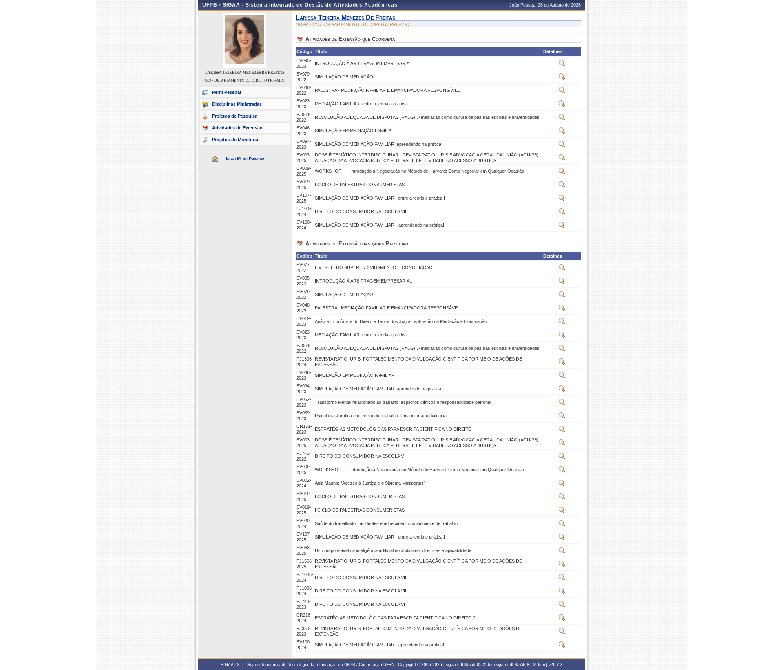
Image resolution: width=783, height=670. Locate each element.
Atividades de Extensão (237, 127)
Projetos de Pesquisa (234, 116)
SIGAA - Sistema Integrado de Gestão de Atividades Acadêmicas (310, 5)
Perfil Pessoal (226, 92)
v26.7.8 (556, 664)
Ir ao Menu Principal (246, 158)
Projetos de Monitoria (235, 139)
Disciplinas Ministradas (237, 104)
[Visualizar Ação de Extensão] (562, 64)
